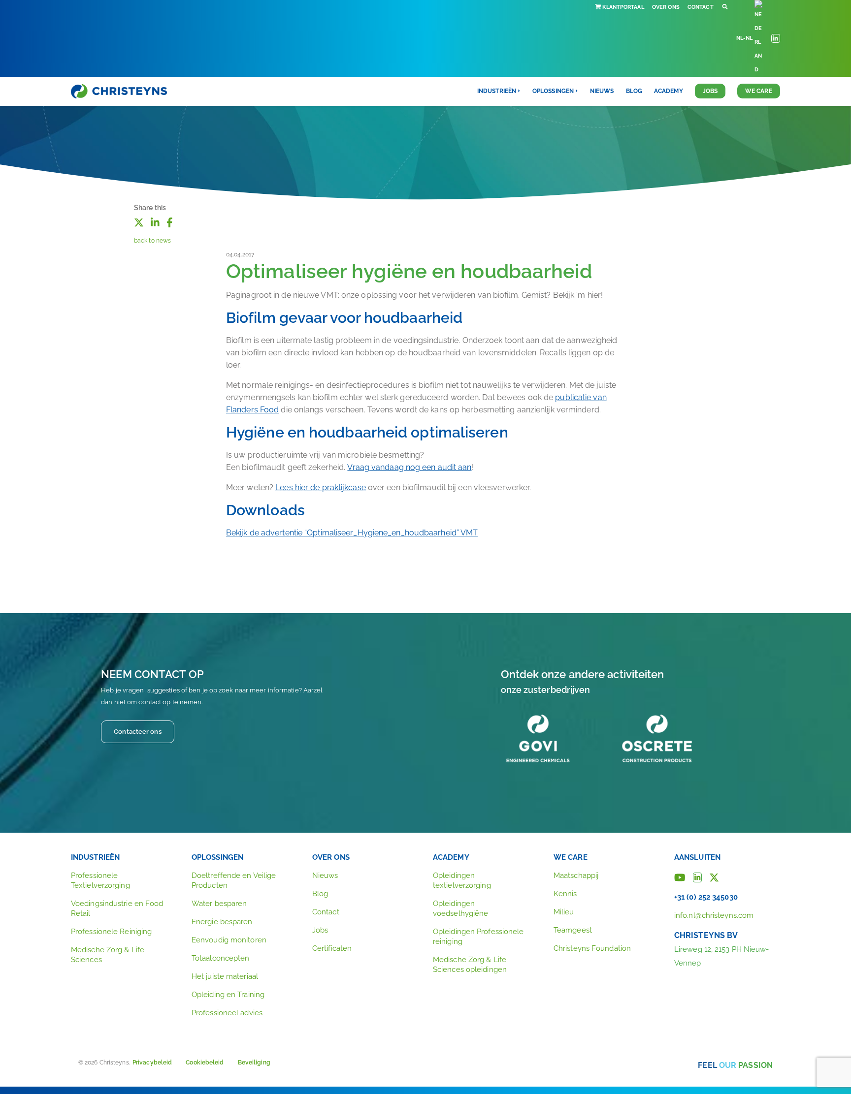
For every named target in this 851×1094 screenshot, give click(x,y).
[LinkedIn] (697, 876)
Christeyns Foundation (592, 948)
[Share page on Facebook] (169, 221)
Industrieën (95, 857)
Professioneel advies (227, 1012)
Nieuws (602, 91)
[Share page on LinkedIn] (155, 221)
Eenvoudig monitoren (229, 940)
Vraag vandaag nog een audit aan (409, 467)
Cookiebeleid (205, 1062)
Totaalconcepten (221, 958)
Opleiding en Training (228, 994)
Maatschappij (576, 875)
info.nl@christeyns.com (713, 915)
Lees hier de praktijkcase (320, 487)
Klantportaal (622, 7)
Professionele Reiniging (111, 931)
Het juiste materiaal (225, 976)
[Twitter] (714, 876)
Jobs (710, 91)
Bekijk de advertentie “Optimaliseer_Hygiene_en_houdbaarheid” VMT (352, 532)
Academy (668, 91)
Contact (700, 7)
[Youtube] (680, 876)
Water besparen (219, 903)
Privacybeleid (152, 1062)
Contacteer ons (137, 731)
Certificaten (332, 948)
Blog (634, 91)
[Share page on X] (139, 221)
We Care (758, 91)
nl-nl (744, 38)
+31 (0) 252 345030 (706, 897)
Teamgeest (573, 930)
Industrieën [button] (496, 91)
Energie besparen (222, 921)
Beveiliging (254, 1062)
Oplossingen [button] (553, 91)
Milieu (564, 911)
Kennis (565, 893)
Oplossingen (217, 857)
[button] (725, 7)
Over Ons (666, 7)
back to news (152, 240)
